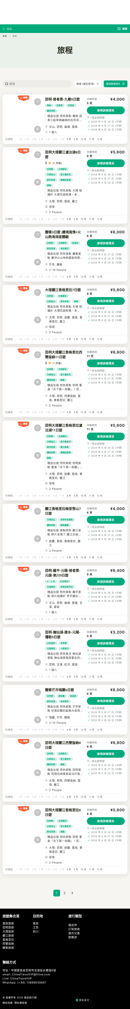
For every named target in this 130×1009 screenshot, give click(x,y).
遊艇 (49, 185)
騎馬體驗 (65, 525)
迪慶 (67, 317)
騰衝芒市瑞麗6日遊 (59, 690)
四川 (36, 931)
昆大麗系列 (66, 174)
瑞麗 (52, 717)
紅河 (67, 664)
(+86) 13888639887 (31, 982)
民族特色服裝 (67, 519)
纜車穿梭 (51, 111)
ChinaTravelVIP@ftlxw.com (31, 974)
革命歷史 (65, 248)
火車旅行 (65, 648)
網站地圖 (8, 1002)
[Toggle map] (37, 129)
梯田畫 (62, 696)
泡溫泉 (75, 243)
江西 (36, 927)
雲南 (75, 126)
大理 (52, 201)
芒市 (52, 264)
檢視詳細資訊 (105, 110)
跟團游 (72, 937)
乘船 (49, 105)
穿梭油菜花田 (67, 587)
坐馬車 (71, 105)
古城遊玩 (63, 169)
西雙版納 (70, 396)
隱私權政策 (20, 1002)
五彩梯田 (64, 581)
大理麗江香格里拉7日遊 (63, 290)
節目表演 (51, 180)
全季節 (60, 105)
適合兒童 (74, 933)
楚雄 (75, 602)
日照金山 (51, 174)
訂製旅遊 (74, 929)
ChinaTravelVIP (21, 978)
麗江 (75, 201)
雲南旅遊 (8, 923)
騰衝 (59, 264)
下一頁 (72, 893)
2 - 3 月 (51, 581)
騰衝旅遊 (8, 947)
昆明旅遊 (8, 927)
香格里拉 (59, 400)
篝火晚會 (65, 447)
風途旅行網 (30, 997)
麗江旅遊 (8, 935)
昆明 (59, 126)
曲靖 (67, 126)
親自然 (72, 925)
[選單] (119, 28)
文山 (52, 126)
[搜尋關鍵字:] (59, 28)
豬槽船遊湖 (66, 180)
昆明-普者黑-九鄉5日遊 (62, 99)
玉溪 (59, 664)
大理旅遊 (8, 931)
